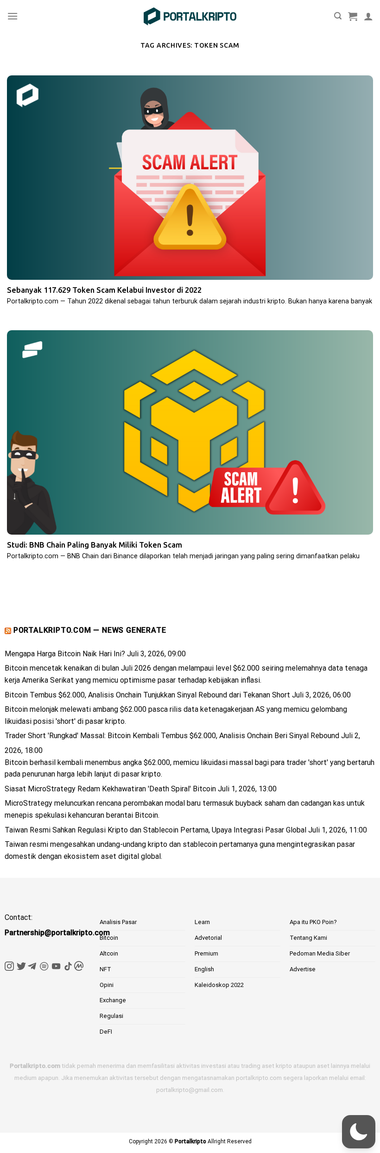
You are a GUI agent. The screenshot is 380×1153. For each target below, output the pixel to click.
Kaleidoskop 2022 (219, 984)
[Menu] (12, 16)
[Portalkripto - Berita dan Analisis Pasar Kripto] (190, 16)
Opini (107, 984)
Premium (206, 953)
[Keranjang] (352, 16)
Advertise (303, 969)
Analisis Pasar (118, 922)
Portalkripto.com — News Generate (89, 630)
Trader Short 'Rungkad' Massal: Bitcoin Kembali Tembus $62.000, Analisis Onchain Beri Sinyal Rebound (172, 735)
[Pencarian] (338, 16)
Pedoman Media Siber (320, 953)
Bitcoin (109, 937)
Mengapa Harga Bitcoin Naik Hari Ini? (65, 653)
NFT (105, 969)
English (204, 969)
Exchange (113, 1000)
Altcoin (109, 953)
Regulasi (111, 1015)
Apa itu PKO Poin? (313, 922)
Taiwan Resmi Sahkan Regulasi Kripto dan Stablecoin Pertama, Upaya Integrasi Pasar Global (155, 830)
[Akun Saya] (368, 16)
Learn (202, 922)
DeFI (106, 1031)
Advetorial (208, 937)
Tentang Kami (308, 937)
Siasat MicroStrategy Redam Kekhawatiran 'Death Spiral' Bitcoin (110, 788)
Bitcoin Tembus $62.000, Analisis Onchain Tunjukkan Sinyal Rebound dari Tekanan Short (147, 695)
